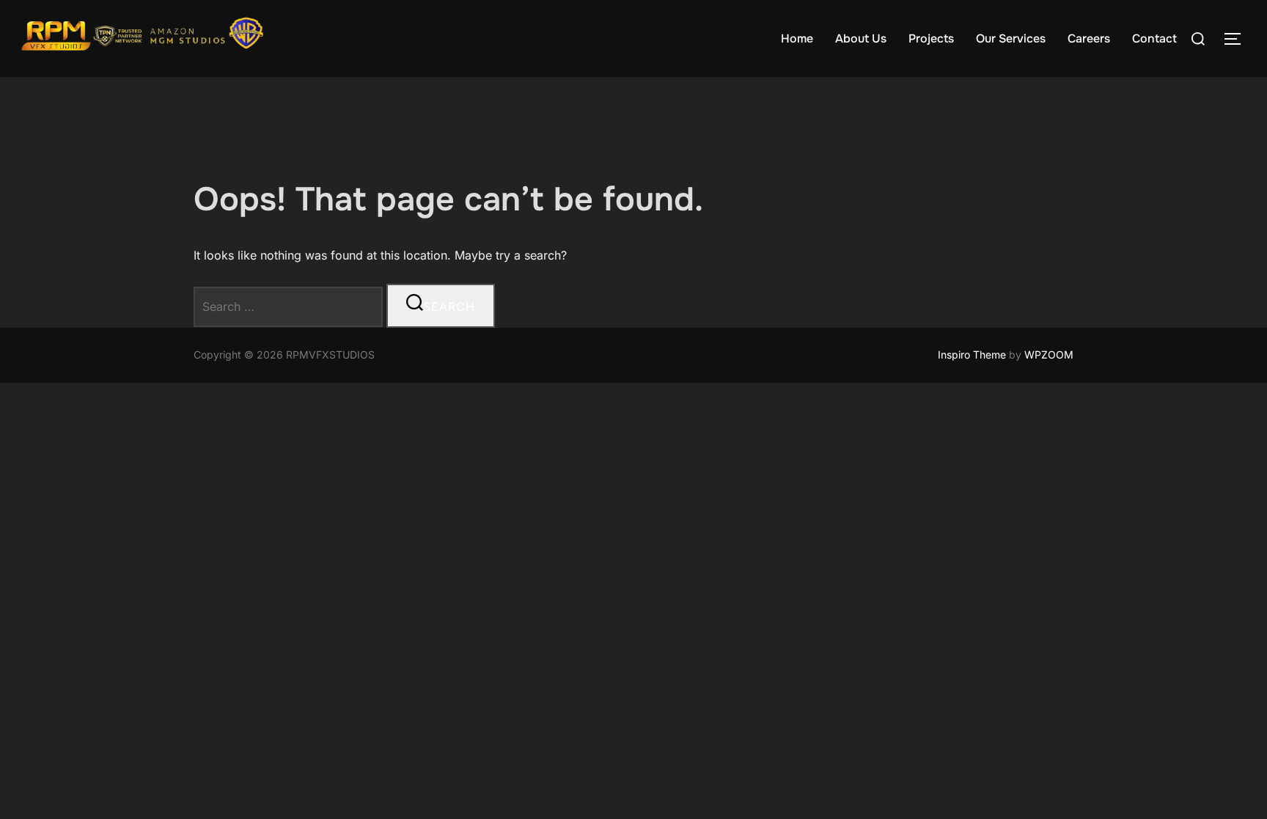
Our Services (1011, 38)
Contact (1154, 38)
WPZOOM (1048, 354)
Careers (1089, 38)
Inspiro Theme (972, 354)
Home (797, 38)
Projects (931, 38)
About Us (860, 38)
